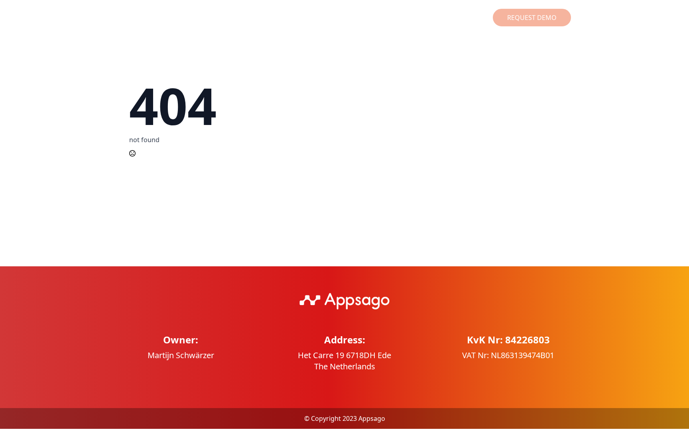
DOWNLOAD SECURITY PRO (264, 17)
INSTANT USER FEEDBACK (356, 17)
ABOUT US (422, 17)
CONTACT (464, 17)
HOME (201, 17)
